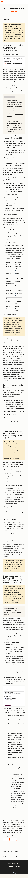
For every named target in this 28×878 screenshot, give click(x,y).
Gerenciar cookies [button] (13, 869)
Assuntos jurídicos (13, 863)
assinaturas (13, 59)
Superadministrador (12, 102)
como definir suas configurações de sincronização (13, 374)
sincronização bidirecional (14, 123)
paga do (10, 88)
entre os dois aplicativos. (18, 92)
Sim (6, 839)
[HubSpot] (2, 2)
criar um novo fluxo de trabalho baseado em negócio (14, 664)
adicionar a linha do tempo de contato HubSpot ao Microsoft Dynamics (14, 378)
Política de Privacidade (14, 866)
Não (13, 839)
